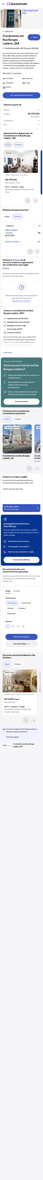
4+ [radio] (23, 626)
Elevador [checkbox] (10, 608)
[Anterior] (27, 201)
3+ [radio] (18, 626)
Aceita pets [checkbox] (11, 613)
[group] (21, 172)
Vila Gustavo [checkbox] (12, 603)
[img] (21, 161)
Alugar (7, 145)
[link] (21, 637)
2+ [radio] (13, 626)
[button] (21, 172)
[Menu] (3, 4)
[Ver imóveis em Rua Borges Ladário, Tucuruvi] (32, 12)
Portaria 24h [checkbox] (26, 603)
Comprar (18, 145)
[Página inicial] (17, 4)
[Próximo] (35, 201)
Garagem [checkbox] (22, 608)
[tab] (8, 591)
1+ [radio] (7, 626)
